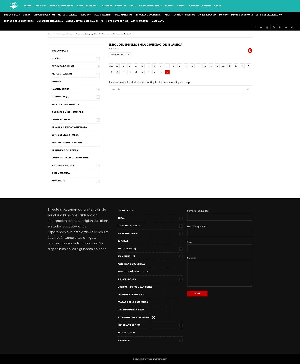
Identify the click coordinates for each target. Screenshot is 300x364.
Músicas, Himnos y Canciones (236, 14)
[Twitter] (261, 27)
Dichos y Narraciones (150, 6)
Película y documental (148, 14)
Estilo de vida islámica (269, 14)
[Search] (292, 27)
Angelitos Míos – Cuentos (180, 14)
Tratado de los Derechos (19, 21)
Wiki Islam (194, 6)
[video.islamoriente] (14, 6)
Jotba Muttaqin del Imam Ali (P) (84, 21)
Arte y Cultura (139, 21)
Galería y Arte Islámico (61, 6)
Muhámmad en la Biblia (50, 21)
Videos (80, 6)
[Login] (286, 27)
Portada (28, 6)
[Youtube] (267, 27)
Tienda (217, 6)
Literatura (106, 6)
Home (50, 34)
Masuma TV (158, 21)
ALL (111, 65)
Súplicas (181, 6)
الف (117, 65)
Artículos (41, 6)
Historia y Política (117, 21)
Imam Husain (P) (103, 14)
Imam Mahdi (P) (123, 14)
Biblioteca (120, 6)
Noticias (206, 6)
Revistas (169, 6)
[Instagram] (273, 27)
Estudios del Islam (44, 14)
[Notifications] (280, 27)
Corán (132, 6)
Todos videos (12, 14)
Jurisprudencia (207, 14)
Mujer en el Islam (68, 14)
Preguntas (92, 6)
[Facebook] (255, 27)
